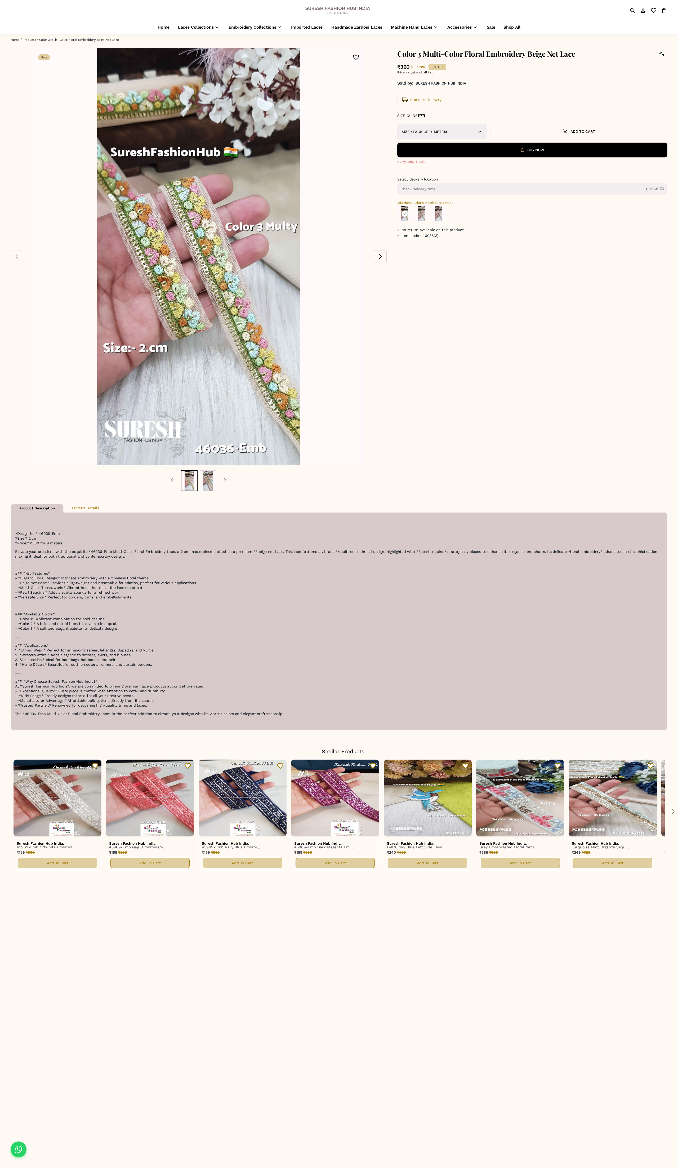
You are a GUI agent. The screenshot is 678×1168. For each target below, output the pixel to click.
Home (15, 40)
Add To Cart (57, 863)
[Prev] (172, 480)
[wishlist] (653, 10)
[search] (632, 10)
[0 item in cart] (664, 10)
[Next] (225, 480)
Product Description (37, 508)
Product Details (85, 508)
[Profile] (643, 10)
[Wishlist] (356, 58)
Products (29, 40)
